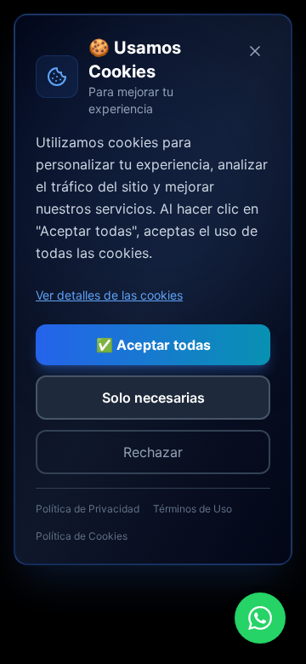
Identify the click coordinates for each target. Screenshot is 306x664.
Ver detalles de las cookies (109, 295)
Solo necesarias (153, 397)
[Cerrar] (255, 51)
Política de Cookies (82, 535)
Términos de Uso (192, 508)
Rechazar (153, 452)
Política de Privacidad (87, 508)
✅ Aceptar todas (153, 344)
